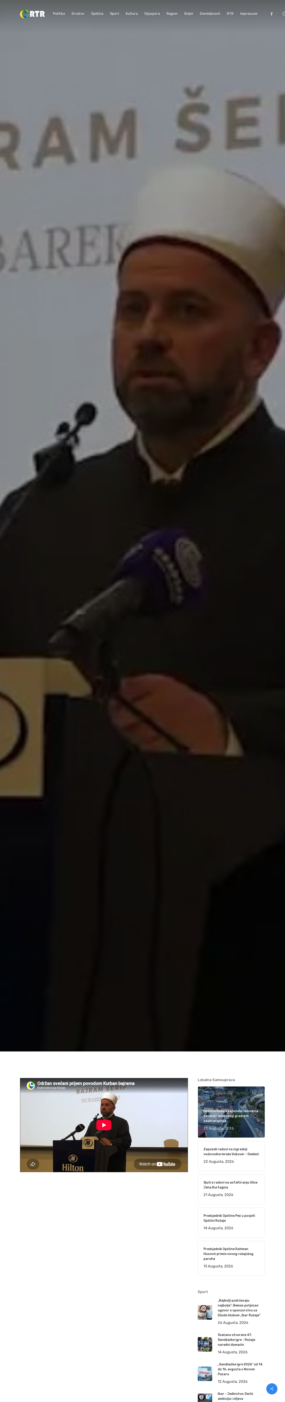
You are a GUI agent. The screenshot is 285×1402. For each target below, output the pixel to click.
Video (77, 584)
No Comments (248, 552)
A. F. (28, 584)
